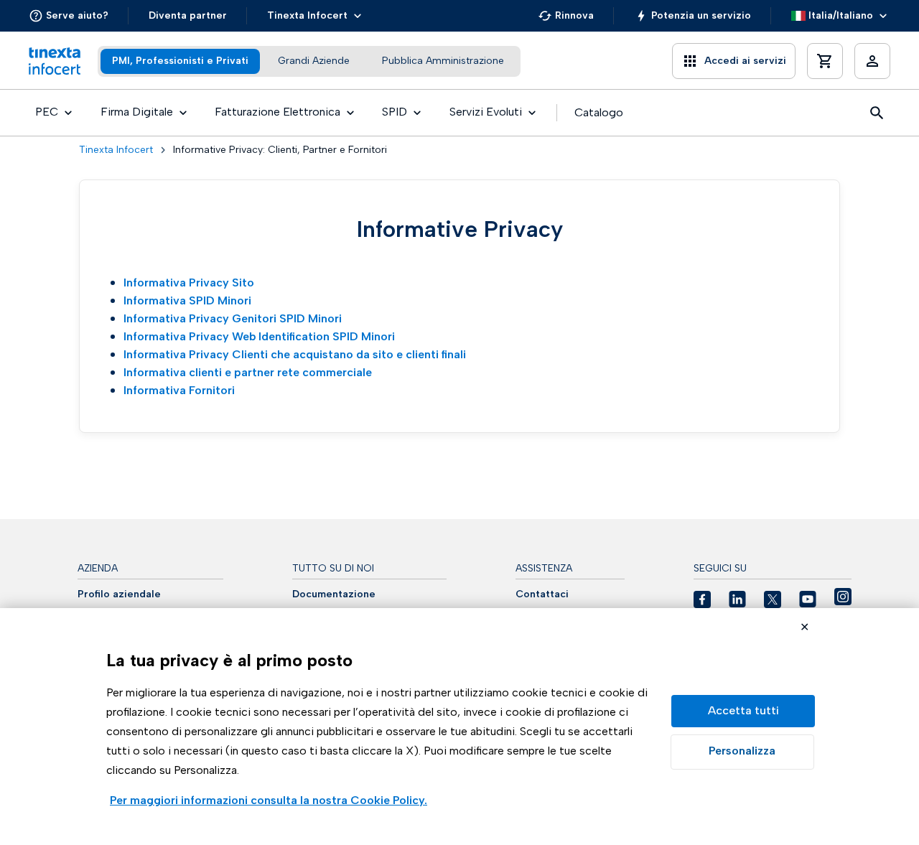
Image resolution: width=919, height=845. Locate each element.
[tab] (180, 61)
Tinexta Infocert (116, 150)
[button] (68, 16)
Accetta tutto (743, 711)
